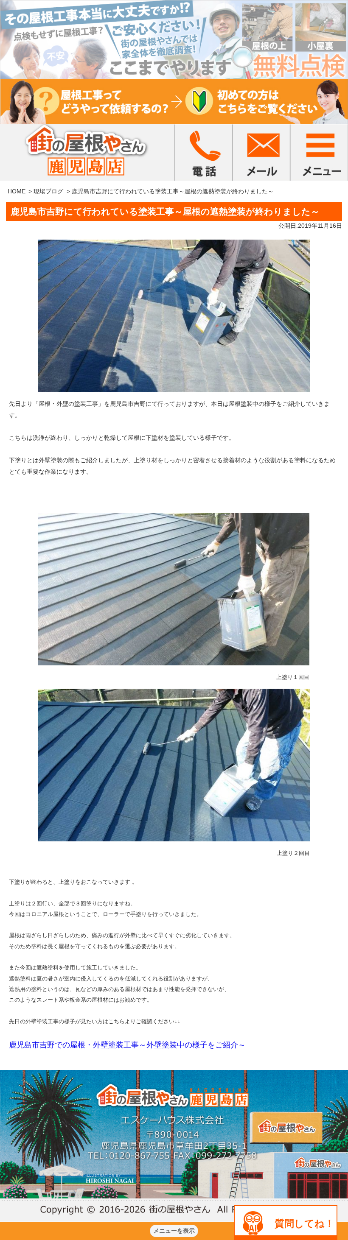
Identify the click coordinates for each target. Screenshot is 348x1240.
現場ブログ (48, 191)
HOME (16, 191)
